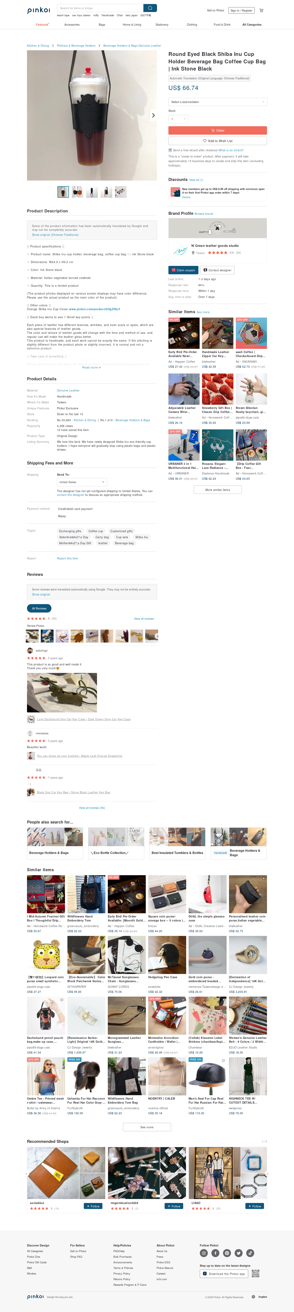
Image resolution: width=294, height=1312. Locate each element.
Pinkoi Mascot (165, 1268)
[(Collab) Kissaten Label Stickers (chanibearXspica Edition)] (208, 1016)
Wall (29, 1268)
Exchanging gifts (70, 531)
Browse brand (204, 214)
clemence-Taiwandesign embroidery (213, 987)
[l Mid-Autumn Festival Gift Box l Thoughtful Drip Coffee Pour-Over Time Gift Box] (46, 894)
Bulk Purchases (122, 1256)
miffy (96, 15)
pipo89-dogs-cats (247, 417)
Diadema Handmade (215, 473)
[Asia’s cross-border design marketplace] (38, 10)
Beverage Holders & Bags (120, 45)
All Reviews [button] (39, 608)
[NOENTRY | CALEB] (167, 1076)
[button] (183, 270)
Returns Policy (121, 1279)
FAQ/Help (119, 1251)
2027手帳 (145, 15)
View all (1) (196, 180)
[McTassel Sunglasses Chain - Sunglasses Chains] (127, 955)
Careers (161, 1273)
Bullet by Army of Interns (43, 1108)
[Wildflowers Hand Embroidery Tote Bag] (127, 1076)
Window (31, 1273)
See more (203, 312)
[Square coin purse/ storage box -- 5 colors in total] (167, 894)
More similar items (217, 490)
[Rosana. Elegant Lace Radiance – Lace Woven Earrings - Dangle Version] (217, 445)
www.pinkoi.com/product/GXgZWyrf (94, 309)
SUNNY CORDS (118, 987)
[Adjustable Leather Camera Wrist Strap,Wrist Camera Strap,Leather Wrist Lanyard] (184, 389)
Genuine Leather (150, 45)
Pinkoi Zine (33, 1256)
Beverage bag (124, 543)
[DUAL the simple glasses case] (208, 894)
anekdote (154, 987)
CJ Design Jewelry (241, 987)
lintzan (152, 926)
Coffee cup (96, 531)
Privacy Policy (121, 1273)
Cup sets (122, 537)
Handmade (108, 15)
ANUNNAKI (249, 361)
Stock (171, 111)
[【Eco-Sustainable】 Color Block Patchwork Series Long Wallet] (86, 955)
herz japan (132, 15)
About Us (162, 1251)
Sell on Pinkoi (215, 10)
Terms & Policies (123, 1268)
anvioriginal (155, 1047)
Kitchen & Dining (38, 45)
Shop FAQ (76, 1256)
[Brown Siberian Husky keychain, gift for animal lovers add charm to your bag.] (251, 389)
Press (160, 1256)
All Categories (35, 1251)
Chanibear (195, 1047)
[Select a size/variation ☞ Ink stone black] (217, 102)
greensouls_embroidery (83, 926)
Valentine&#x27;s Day (73, 537)
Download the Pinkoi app (226, 1274)
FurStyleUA (75, 1108)
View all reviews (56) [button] (92, 808)
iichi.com (162, 1279)
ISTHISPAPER (76, 987)
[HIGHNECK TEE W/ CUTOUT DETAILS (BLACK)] (248, 1076)
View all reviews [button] (144, 619)
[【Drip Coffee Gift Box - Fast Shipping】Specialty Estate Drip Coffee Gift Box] (251, 445)
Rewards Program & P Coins (130, 1284)
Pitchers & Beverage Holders (76, 45)
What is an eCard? (231, 150)
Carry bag (102, 537)
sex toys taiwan (81, 15)
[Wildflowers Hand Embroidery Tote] (86, 894)
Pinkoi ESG (163, 1262)
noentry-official (158, 1108)
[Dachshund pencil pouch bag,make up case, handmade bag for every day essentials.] (46, 1016)
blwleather (209, 361)
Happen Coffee (185, 361)
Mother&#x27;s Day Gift (75, 543)
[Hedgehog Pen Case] (167, 955)
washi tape (63, 15)
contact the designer (70, 495)
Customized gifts (121, 531)
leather (103, 543)
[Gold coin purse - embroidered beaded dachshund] (208, 955)
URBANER (182, 473)
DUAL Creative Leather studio (215, 926)
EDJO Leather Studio (243, 1047)
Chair (120, 15)
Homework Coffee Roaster (226, 417)
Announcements (122, 1262)
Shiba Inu (141, 537)
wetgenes (235, 1108)
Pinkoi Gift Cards (37, 1262)
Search (150, 8)
